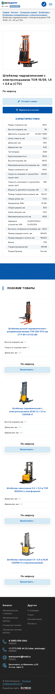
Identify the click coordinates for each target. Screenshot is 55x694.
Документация (35, 619)
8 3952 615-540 (18, 641)
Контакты (32, 623)
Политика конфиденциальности (17, 682)
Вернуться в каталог (29, 110)
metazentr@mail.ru (20, 657)
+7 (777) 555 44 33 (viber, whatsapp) (27, 649)
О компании (33, 610)
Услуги (31, 615)
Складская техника (12, 625)
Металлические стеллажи (10, 612)
